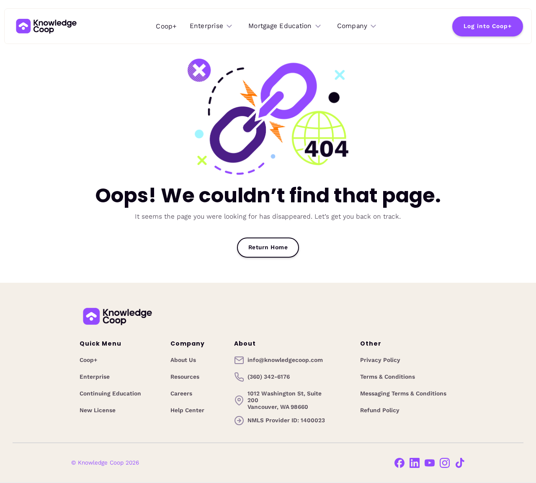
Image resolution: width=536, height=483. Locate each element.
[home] (46, 26)
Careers (181, 393)
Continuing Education (110, 393)
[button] (211, 26)
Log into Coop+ (488, 26)
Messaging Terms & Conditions (403, 393)
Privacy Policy (380, 360)
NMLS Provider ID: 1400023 (286, 420)
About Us (183, 360)
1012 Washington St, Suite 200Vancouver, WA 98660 (284, 400)
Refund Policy (379, 410)
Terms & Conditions (387, 377)
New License (98, 410)
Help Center (187, 410)
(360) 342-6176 (268, 377)
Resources (184, 377)
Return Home (268, 247)
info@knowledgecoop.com (285, 360)
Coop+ (166, 26)
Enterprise (95, 377)
